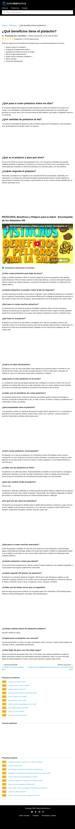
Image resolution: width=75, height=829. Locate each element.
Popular (24, 8)
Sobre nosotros (24, 815)
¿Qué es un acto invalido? (16, 711)
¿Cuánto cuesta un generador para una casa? (22, 704)
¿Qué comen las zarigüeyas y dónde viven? (21, 784)
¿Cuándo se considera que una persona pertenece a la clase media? (29, 773)
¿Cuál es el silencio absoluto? (17, 791)
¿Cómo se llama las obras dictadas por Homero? (23, 777)
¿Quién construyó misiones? (17, 689)
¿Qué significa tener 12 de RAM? (18, 708)
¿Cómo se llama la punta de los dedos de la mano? (24, 795)
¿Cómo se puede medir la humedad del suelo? (22, 693)
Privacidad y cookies (49, 815)
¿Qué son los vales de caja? (16, 682)
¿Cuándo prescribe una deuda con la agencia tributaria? (25, 762)
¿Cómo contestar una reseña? (17, 696)
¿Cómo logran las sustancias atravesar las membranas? (25, 769)
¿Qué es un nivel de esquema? (17, 715)
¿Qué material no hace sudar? (17, 700)
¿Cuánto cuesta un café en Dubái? (18, 685)
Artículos (5, 8)
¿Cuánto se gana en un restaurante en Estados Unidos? (25, 780)
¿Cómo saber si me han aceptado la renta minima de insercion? (28, 788)
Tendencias (15, 8)
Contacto (36, 815)
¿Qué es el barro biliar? (15, 765)
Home (4, 25)
